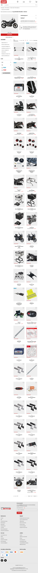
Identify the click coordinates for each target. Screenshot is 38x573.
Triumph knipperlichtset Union (32, 77)
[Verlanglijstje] (30, 2)
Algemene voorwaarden (23, 536)
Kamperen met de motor (23, 527)
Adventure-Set (32, 246)
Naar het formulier (27, 28)
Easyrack (19, 190)
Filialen (2, 536)
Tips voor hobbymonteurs (24, 519)
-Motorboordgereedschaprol (32, 453)
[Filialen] (18, 2)
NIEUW (5, 67)
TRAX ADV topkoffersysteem (19, 227)
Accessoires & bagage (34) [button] (6, 46)
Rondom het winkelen (4, 539)
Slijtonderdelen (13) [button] (4, 42)
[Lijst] (27, 40)
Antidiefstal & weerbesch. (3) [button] (6, 48)
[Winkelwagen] (36, 2)
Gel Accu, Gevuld (19, 360)
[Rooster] (25, 40)
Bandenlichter (19, 341)
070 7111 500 (7, 509)
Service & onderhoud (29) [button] (5, 44)
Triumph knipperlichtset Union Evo (19, 77)
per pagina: (21, 40)
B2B (1, 519)
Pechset (19, 322)
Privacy (21, 538)
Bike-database (3, 522)
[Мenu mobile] (2, 5)
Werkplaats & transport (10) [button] (6, 53)
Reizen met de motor (23, 522)
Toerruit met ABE (31, 96)
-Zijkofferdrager (19, 133)
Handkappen (19, 490)
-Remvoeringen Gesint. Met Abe (31, 341)
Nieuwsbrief (2, 524)
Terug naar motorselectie (5, 9)
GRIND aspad (19, 152)
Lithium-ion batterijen (19, 96)
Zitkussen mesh (31, 284)
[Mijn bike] (24, 2)
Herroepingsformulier (23, 541)
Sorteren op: (31, 40)
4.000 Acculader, (19, 397)
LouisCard (2, 527)
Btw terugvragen (3, 541)
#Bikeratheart (22, 521)
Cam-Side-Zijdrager (31, 190)
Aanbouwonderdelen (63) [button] (5, 55)
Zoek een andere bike (9, 37)
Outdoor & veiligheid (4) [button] (5, 50)
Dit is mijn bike (9, 34)
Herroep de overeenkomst (5, 530)
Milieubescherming (22, 544)
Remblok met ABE (31, 360)
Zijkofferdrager (32, 227)
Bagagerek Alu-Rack (32, 133)
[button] (36, 5)
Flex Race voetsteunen (19, 378)
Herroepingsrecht (22, 539)
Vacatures (2, 538)
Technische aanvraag (4, 521)
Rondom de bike (22, 524)
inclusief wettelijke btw (19, 567)
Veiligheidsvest (32, 303)
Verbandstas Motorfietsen (31, 397)
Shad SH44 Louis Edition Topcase (31, 322)
